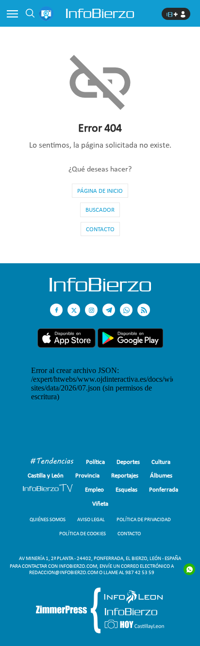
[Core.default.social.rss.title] (143, 310)
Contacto (100, 229)
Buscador (100, 209)
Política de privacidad (144, 519)
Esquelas (126, 489)
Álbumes (161, 475)
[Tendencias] (52, 462)
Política (95, 461)
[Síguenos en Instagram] (91, 310)
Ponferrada (163, 489)
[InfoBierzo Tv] (48, 489)
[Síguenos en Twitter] (73, 310)
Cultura (160, 461)
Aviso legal (91, 519)
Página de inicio (100, 190)
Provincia (87, 475)
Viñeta (100, 503)
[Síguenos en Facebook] (56, 310)
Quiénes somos (48, 519)
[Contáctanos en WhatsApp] (126, 310)
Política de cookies (82, 533)
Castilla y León (46, 475)
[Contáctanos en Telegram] (108, 310)
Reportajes (124, 475)
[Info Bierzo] (100, 288)
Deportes (128, 461)
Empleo (94, 489)
